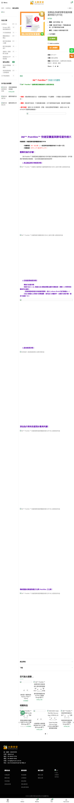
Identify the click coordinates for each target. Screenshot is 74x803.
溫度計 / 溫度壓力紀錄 (7, 52)
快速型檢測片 (55, 61)
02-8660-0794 (12, 756)
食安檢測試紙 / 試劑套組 (7, 71)
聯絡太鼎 (40, 778)
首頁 (2, 8)
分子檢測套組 (5, 76)
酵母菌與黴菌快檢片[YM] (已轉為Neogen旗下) (39, 695)
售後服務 (23, 775)
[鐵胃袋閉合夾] (4, 104)
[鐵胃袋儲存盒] (4, 97)
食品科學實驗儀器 (7, 66)
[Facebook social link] (53, 66)
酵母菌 (55, 63)
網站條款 (23, 781)
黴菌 (59, 63)
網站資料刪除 (25, 787)
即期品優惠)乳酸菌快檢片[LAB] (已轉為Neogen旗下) (25, 722)
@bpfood (11, 754)
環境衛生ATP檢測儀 (7, 57)
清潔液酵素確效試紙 (13, 88)
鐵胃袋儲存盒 (13, 96)
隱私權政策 (24, 784)
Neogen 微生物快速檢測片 (7, 28)
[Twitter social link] (55, 66)
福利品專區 (15, 8)
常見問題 (7, 781)
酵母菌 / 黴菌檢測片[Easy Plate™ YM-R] (25, 696)
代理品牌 (7, 775)
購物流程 (7, 778)
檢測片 (50, 63)
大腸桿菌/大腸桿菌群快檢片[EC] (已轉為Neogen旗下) (39, 725)
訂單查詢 (23, 778)
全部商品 (8, 8)
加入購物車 (52, 38)
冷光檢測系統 (7, 32)
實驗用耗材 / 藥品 (6, 37)
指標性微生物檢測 (65, 61)
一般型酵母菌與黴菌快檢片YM (52, 145)
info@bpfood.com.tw (14, 761)
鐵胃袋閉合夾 (13, 103)
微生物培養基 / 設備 (7, 42)
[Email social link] (57, 66)
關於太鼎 (40, 775)
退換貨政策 (8, 784)
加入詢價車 (53, 48)
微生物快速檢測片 (7, 47)
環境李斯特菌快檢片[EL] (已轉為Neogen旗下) (66, 722)
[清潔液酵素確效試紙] (4, 89)
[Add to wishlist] (27, 690)
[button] (24, 690)
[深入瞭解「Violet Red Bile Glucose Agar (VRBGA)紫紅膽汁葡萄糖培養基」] (51, 718)
